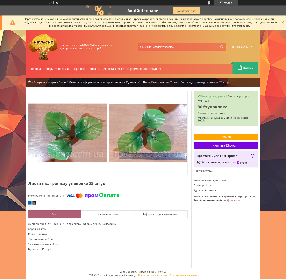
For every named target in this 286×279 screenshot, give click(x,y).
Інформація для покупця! (144, 69)
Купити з (219, 145)
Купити (226, 137)
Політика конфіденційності (184, 275)
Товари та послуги (56, 69)
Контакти (94, 69)
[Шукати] (222, 47)
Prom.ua (162, 271)
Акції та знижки (114, 69)
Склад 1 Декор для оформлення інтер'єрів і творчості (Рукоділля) (99, 82)
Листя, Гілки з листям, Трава (160, 82)
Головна (35, 69)
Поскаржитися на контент (152, 275)
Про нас (79, 69)
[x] (34, 203)
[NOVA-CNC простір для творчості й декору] (42, 47)
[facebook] (30, 203)
